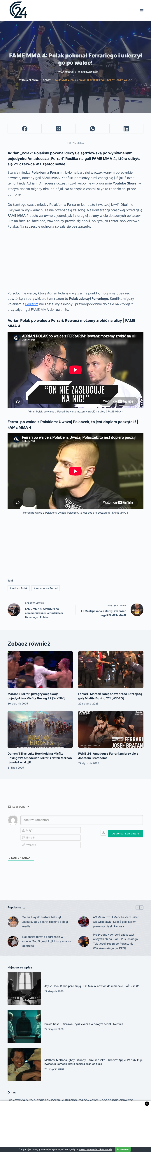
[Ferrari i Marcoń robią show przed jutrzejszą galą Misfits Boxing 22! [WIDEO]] (110, 669)
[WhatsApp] (93, 128)
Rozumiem (123, 1149)
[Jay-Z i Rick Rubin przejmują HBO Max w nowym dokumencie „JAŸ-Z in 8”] (24, 988)
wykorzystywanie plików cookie (95, 1149)
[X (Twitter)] (59, 128)
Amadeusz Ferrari (45, 588)
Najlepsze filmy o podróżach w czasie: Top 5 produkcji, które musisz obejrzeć (46, 941)
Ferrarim (31, 304)
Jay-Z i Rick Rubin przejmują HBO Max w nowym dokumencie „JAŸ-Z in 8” (91, 986)
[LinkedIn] (126, 128)
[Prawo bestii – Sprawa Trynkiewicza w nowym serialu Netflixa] (24, 1026)
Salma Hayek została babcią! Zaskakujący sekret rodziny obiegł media (45, 921)
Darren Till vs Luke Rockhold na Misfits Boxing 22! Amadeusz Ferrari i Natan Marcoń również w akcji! (40, 758)
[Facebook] (25, 128)
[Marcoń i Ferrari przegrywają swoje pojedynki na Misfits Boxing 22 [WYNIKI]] (40, 669)
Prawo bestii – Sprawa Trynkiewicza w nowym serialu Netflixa (83, 1024)
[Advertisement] (75, 260)
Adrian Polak (18, 588)
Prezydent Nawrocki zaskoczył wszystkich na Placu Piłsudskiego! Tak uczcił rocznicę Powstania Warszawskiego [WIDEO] (115, 941)
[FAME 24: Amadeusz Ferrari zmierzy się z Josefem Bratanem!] (110, 729)
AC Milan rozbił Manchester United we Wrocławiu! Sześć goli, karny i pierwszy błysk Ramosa (116, 921)
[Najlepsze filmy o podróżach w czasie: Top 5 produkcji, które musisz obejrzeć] (13, 941)
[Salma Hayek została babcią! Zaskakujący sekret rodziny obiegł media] (13, 921)
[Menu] (141, 10)
